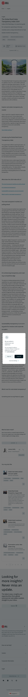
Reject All (9, 356)
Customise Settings (14, 361)
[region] (14, 348)
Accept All (19, 356)
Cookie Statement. (11, 352)
